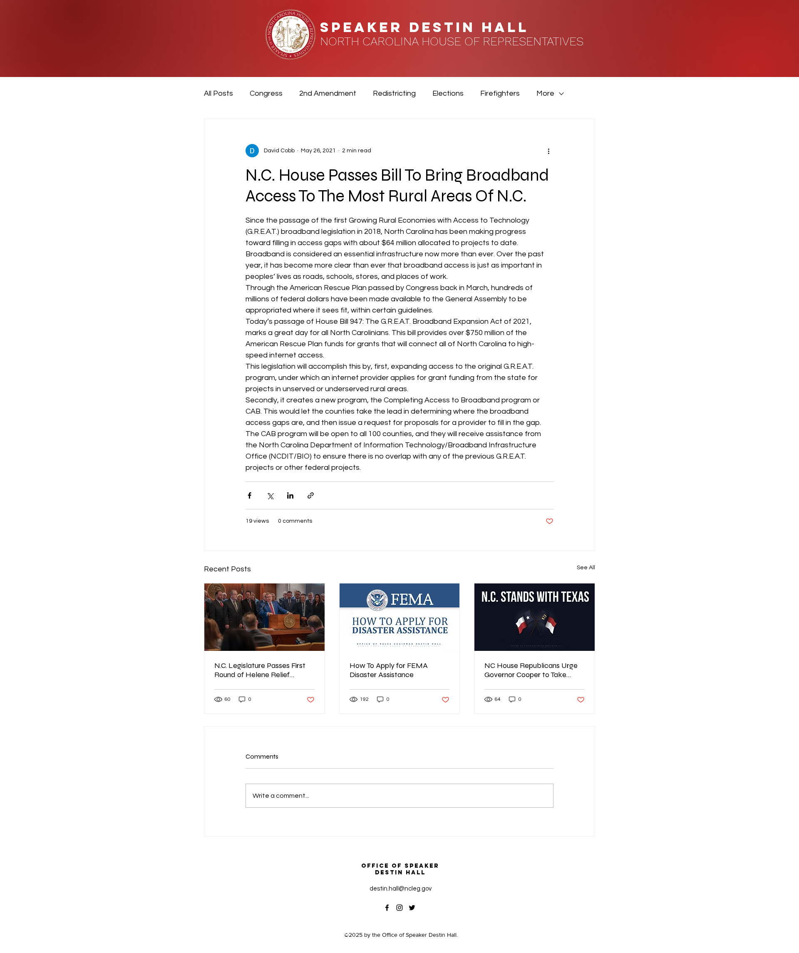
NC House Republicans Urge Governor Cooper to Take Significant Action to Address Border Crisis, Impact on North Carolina (533, 670)
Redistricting (394, 93)
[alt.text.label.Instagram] (399, 907)
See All (586, 568)
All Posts (218, 93)
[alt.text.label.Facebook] (387, 907)
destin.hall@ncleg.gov (401, 889)
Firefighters (500, 93)
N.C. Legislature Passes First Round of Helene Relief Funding (259, 670)
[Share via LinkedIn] (290, 495)
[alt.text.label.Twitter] (412, 907)
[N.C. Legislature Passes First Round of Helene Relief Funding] (264, 617)
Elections (448, 93)
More (545, 93)
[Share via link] (311, 495)
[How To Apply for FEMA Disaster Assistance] (400, 617)
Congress (266, 93)
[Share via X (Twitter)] (270, 495)
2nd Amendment (327, 93)
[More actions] (548, 151)
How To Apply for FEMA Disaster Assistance (389, 670)
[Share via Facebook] (249, 495)
